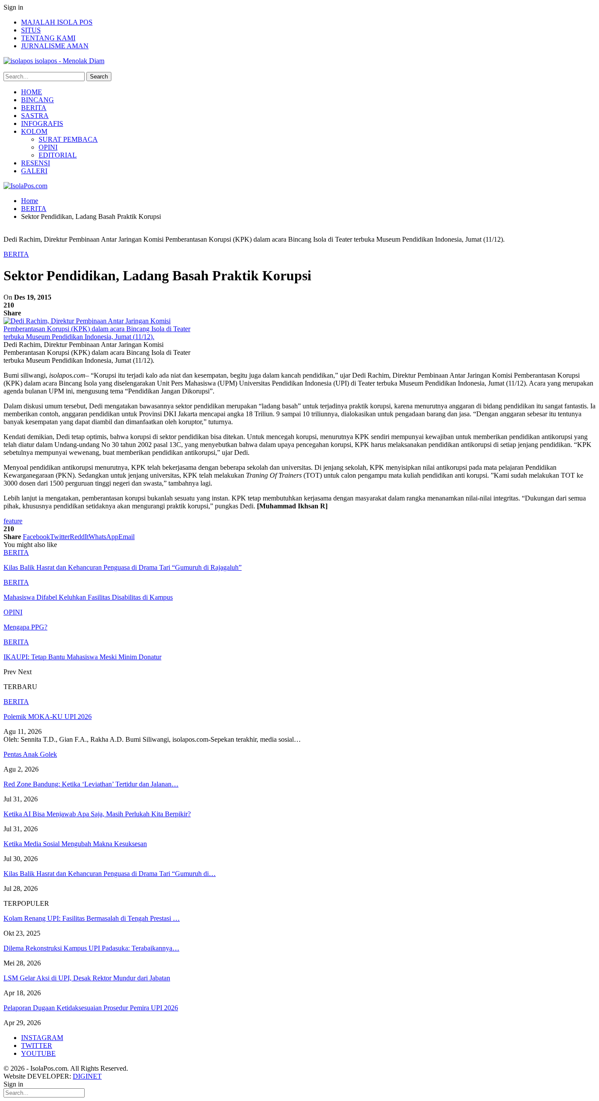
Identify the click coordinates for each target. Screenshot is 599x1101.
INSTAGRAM (42, 1037)
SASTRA (35, 115)
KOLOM (34, 131)
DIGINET (87, 1076)
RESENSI (35, 163)
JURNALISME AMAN (55, 46)
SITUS (31, 30)
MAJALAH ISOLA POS (57, 22)
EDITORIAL (58, 155)
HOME (31, 92)
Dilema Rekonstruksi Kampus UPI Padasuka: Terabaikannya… (91, 948)
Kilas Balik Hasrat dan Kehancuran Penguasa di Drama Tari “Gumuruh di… (110, 873)
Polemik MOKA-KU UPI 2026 (48, 716)
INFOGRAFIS (42, 123)
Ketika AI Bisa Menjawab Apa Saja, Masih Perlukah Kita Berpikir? (97, 814)
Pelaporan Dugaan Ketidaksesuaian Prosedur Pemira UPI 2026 (91, 1008)
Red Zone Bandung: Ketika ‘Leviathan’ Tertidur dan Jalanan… (91, 784)
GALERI (34, 171)
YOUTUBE (38, 1053)
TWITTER (36, 1045)
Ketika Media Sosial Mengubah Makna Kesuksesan (75, 843)
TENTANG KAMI (48, 38)
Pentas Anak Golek (30, 754)
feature (13, 521)
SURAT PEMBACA (68, 139)
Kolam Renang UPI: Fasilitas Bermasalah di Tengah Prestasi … (92, 918)
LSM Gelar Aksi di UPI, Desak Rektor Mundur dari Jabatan (87, 978)
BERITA (33, 107)
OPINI (48, 147)
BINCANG (37, 100)
